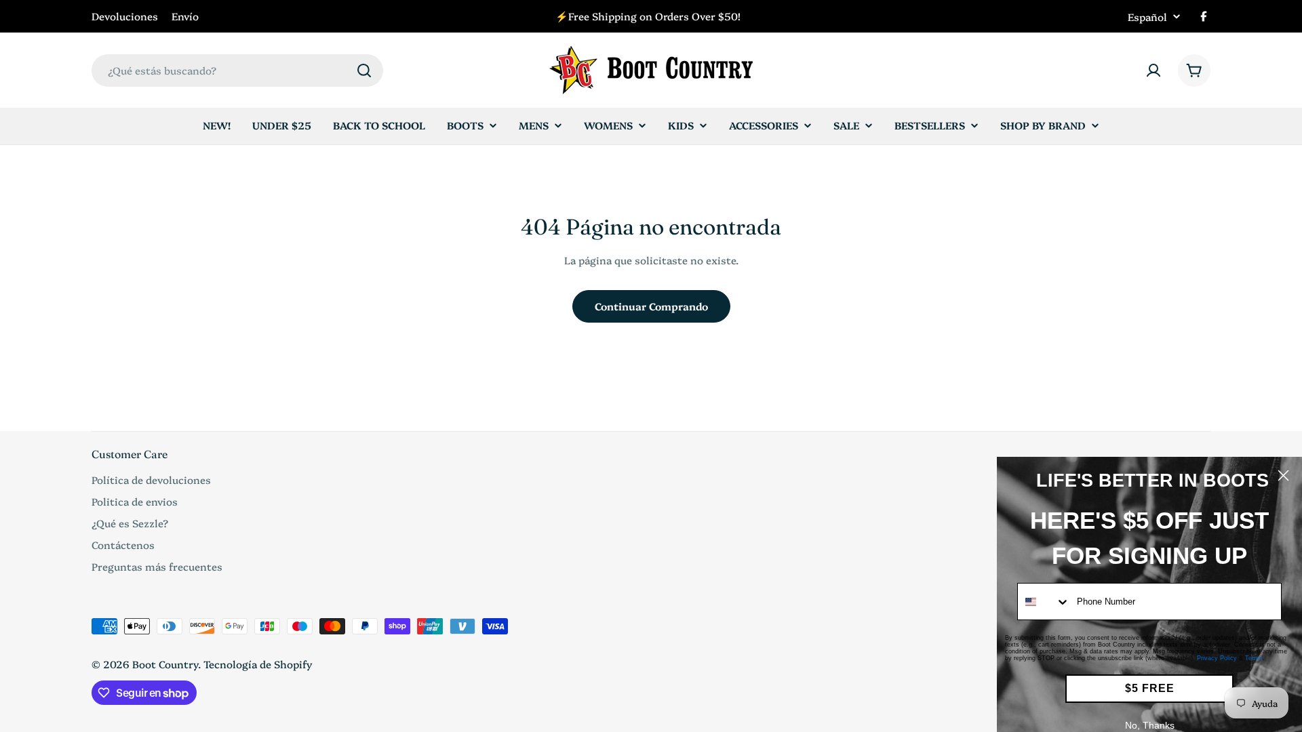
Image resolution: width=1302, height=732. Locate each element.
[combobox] (237, 70)
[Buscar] (364, 70)
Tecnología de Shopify (258, 664)
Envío (185, 16)
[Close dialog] (1283, 475)
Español (1147, 17)
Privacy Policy (1217, 658)
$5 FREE (1150, 688)
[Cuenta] (1153, 70)
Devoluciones (125, 16)
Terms (1254, 658)
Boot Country (165, 664)
